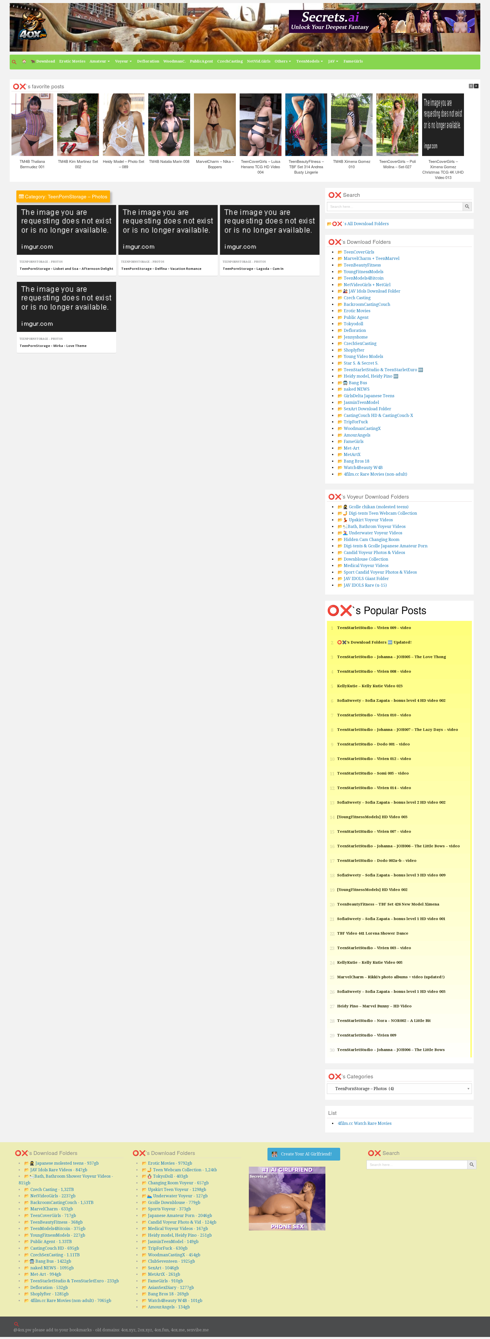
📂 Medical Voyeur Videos (363, 565)
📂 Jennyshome (353, 337)
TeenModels (308, 61)
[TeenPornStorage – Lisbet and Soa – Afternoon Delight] (66, 230)
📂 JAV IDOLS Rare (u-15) (362, 585)
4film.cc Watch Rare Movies (364, 1123)
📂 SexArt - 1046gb (160, 1267)
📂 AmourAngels (354, 435)
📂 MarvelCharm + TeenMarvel (368, 258)
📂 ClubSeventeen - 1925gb (168, 1261)
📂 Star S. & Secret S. (358, 363)
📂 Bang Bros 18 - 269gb (165, 1294)
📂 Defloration (352, 330)
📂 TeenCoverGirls (356, 252)
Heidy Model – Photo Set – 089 (123, 164)
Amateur (98, 61)
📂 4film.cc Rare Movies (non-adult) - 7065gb (67, 1300)
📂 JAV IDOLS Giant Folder (363, 578)
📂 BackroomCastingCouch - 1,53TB (59, 1202)
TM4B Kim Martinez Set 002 (78, 164)
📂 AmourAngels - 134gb (166, 1307)
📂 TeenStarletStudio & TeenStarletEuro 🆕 (380, 369)
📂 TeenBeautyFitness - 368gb (53, 1222)
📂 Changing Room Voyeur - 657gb (175, 1182)
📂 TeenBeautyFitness (359, 265)
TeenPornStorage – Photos (41, 261)
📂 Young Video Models (360, 356)
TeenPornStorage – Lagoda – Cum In (253, 268)
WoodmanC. (174, 61)
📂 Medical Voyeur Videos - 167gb (175, 1228)
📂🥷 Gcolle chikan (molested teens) (373, 506)
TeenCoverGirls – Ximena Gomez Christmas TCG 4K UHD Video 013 (443, 169)
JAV (331, 61)
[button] (15, 62)
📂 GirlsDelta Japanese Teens (366, 395)
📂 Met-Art (348, 448)
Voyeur (121, 61)
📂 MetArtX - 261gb (161, 1274)
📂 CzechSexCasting (357, 343)
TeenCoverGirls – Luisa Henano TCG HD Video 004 (260, 167)
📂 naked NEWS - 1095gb (49, 1267)
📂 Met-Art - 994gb (42, 1274)
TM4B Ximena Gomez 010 (352, 164)
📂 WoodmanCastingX (359, 428)
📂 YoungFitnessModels (360, 271)
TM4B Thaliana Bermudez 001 (32, 164)
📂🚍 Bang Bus (352, 382)
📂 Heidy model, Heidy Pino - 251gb (177, 1235)
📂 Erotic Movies (354, 310)
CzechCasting (230, 61)
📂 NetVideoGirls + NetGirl (364, 284)
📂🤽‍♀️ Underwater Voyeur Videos (370, 532)
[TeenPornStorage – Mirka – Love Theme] (66, 307)
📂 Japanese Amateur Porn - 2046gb (177, 1215)
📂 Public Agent (353, 317)
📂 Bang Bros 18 (353, 461)
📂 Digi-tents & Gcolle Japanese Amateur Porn (382, 546)
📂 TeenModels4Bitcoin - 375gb (54, 1228)
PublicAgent (201, 61)
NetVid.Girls (259, 61)
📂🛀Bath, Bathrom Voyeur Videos (372, 526)
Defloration (148, 61)
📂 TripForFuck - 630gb (165, 1248)
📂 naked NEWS (354, 389)
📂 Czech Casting (354, 297)
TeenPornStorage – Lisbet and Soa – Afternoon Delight (66, 268)
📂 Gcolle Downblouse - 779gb (171, 1202)
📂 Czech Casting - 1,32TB (49, 1189)
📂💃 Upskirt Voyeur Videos (365, 519)
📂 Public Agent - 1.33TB (48, 1241)
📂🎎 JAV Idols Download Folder (369, 291)
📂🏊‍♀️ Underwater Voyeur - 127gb (175, 1195)
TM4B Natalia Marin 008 (169, 161)
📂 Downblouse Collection (363, 559)
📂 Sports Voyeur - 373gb (166, 1209)
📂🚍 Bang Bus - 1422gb (47, 1261)
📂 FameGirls (350, 441)
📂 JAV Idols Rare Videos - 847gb (55, 1169)
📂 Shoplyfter (351, 350)
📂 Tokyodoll (350, 323)
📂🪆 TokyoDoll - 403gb (165, 1176)
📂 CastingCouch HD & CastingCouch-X (375, 415)
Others (281, 61)
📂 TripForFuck (353, 421)
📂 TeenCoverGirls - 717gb (50, 1215)
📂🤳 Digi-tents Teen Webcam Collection (377, 513)
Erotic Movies (72, 61)
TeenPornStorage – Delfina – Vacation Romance (161, 268)
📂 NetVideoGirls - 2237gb (50, 1195)
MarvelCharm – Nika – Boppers (215, 164)
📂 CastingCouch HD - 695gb (51, 1248)
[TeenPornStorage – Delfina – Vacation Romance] (168, 230)
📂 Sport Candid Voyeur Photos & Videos (377, 572)
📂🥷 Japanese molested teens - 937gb (61, 1163)
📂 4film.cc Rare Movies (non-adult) (372, 474)
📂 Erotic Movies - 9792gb (167, 1163)
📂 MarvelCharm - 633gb (48, 1209)
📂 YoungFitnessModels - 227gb (54, 1235)
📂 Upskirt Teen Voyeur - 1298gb (174, 1189)
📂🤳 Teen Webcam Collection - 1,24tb (179, 1169)
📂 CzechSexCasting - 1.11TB (52, 1254)
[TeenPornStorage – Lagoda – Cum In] (269, 230)
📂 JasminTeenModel (358, 402)
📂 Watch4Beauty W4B (360, 467)
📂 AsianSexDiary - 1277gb (168, 1287)
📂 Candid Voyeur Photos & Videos (371, 552)
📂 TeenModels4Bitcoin (361, 278)
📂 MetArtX (349, 454)
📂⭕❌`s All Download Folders (358, 223)
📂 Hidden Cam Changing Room (368, 539)
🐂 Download (43, 61)
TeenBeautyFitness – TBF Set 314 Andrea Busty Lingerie (306, 167)
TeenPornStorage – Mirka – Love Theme (53, 345)
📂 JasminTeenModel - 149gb (170, 1241)
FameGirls (353, 61)
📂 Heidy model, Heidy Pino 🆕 (368, 376)
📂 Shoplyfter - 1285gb (46, 1294)
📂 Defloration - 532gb (46, 1287)
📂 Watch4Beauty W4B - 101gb (172, 1300)
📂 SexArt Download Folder (364, 408)
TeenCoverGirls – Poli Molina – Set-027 (397, 164)
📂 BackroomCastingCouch (364, 304)
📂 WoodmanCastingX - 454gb (171, 1254)
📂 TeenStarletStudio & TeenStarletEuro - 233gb (71, 1280)
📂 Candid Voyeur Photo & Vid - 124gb (179, 1222)
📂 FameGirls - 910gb (162, 1280)
